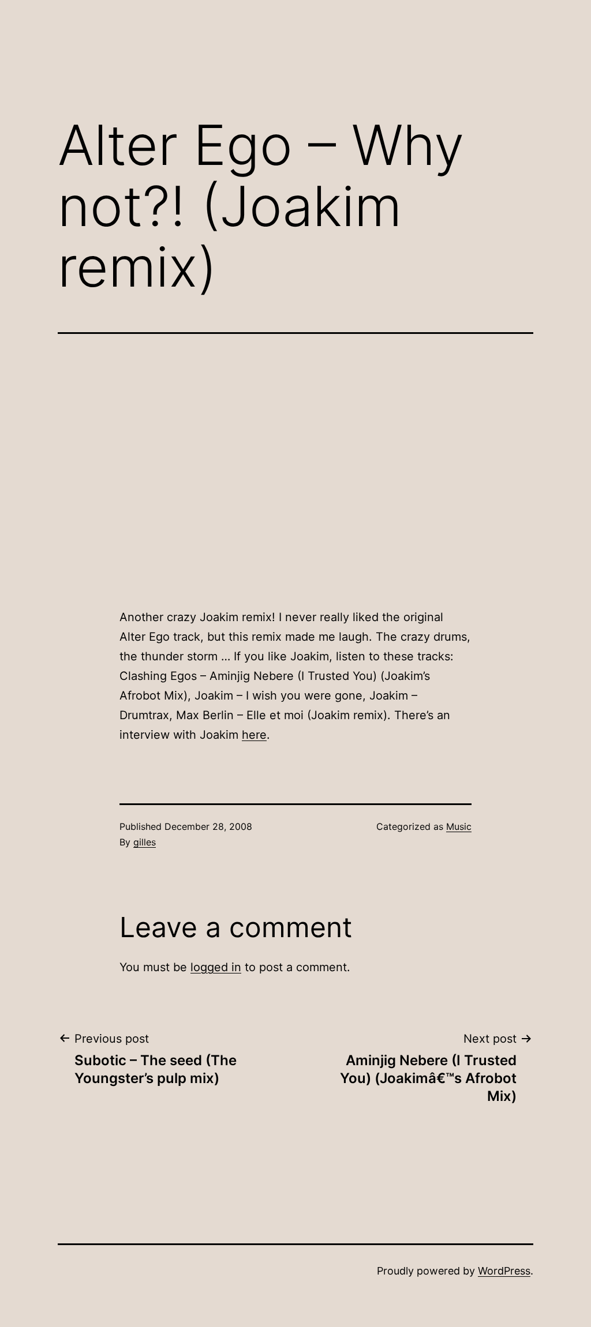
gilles (144, 842)
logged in (215, 967)
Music (459, 826)
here (254, 735)
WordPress (504, 1271)
